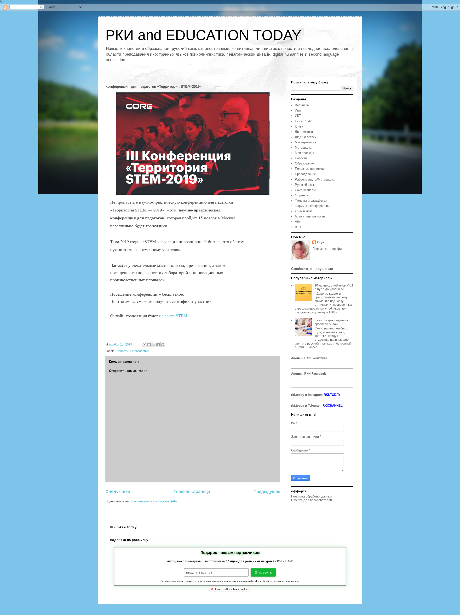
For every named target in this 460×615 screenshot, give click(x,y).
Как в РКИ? (303, 121)
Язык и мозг (303, 211)
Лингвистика (304, 132)
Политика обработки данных (311, 496)
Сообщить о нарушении (312, 269)
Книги (299, 126)
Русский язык (305, 185)
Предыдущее (266, 491)
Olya (320, 242)
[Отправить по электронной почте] (144, 344)
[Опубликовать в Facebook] (158, 344)
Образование (139, 351)
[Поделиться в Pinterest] (162, 344)
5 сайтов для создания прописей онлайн (331, 322)
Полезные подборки (309, 168)
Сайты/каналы (305, 190)
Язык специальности (310, 216)
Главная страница (192, 491)
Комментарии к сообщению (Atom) (155, 501)
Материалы (303, 147)
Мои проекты (304, 153)
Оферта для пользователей (311, 500)
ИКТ (298, 115)
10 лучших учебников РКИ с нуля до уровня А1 (334, 287)
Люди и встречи (306, 137)
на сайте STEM (172, 315)
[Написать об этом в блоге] (149, 344)
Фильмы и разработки (311, 200)
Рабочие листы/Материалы (314, 179)
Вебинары (302, 105)
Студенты (302, 195)
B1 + (298, 227)
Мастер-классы (306, 142)
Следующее (117, 491)
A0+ (298, 221)
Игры (298, 110)
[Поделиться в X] (153, 344)
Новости (122, 351)
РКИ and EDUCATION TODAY (203, 35)
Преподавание (305, 174)
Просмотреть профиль (328, 249)
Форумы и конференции (312, 206)
